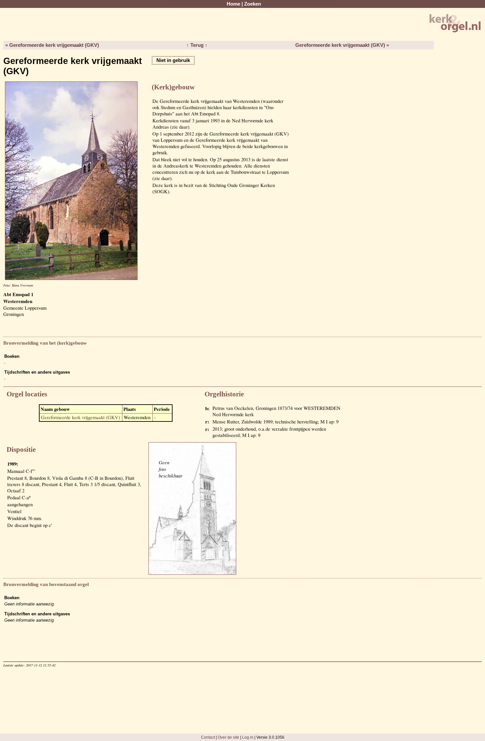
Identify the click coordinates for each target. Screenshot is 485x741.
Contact (208, 737)
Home (233, 4)
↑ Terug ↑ (197, 45)
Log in (247, 737)
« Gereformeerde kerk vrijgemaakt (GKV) (52, 45)
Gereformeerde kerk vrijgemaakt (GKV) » (342, 45)
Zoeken (252, 4)
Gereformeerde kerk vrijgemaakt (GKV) (80, 417)
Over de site (228, 737)
